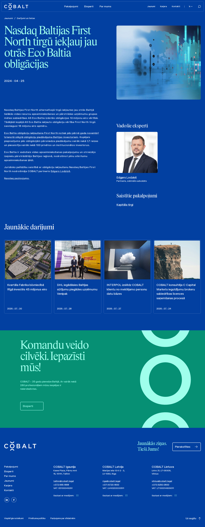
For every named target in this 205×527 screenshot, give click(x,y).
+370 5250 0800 (160, 484)
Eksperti (88, 6)
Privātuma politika (36, 518)
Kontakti (176, 6)
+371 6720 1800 (110, 484)
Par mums (105, 6)
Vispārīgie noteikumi (13, 518)
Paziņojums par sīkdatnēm (62, 518)
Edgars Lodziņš (60, 171)
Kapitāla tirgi (124, 204)
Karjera (163, 6)
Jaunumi (151, 6)
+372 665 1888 (61, 484)
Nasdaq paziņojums (16, 178)
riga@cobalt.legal (111, 481)
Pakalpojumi (71, 6)
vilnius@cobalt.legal (162, 481)
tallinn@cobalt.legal (63, 481)
